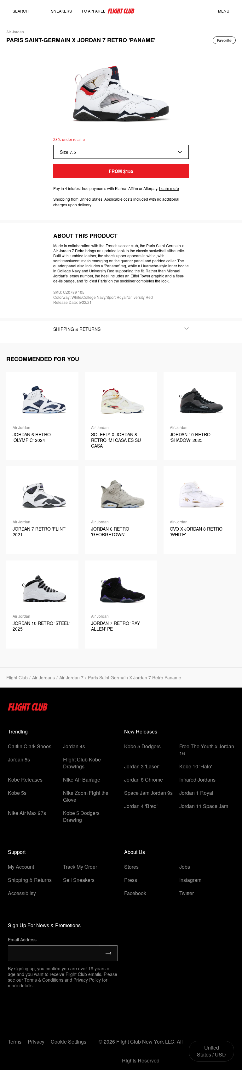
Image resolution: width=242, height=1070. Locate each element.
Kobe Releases (25, 779)
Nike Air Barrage (81, 779)
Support (17, 851)
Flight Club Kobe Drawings (82, 763)
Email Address (22, 939)
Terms (14, 1041)
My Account (21, 866)
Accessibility (22, 893)
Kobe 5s (17, 792)
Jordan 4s (74, 746)
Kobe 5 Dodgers (142, 746)
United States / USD (211, 1051)
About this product (85, 235)
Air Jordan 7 (71, 677)
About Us (134, 851)
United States (90, 199)
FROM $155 (121, 171)
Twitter (186, 893)
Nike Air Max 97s (27, 812)
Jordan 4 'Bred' (141, 806)
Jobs (184, 866)
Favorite (224, 40)
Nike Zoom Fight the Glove (85, 796)
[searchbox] (27, 11)
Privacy (36, 1041)
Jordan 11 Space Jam (203, 806)
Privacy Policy (87, 980)
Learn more (169, 188)
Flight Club (17, 677)
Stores (131, 866)
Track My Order (80, 866)
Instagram (190, 879)
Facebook (135, 893)
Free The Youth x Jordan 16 (206, 750)
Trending (18, 731)
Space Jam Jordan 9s (148, 792)
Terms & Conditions (43, 980)
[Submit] (108, 953)
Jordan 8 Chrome (143, 779)
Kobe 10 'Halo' (195, 766)
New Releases (140, 731)
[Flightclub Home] (28, 708)
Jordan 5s (19, 759)
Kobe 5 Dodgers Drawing (81, 816)
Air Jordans (43, 677)
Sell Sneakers (79, 879)
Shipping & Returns (30, 879)
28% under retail (67, 139)
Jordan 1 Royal (196, 792)
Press (130, 879)
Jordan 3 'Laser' (141, 766)
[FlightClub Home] (121, 11)
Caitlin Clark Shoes (29, 746)
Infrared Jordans (197, 779)
